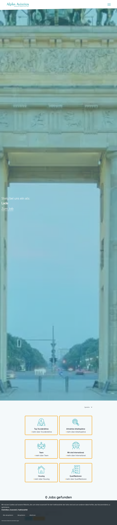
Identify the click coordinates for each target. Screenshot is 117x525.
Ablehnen (33, 515)
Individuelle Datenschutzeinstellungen (10, 520)
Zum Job (7, 208)
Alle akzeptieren (8, 515)
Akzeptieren (21, 515)
